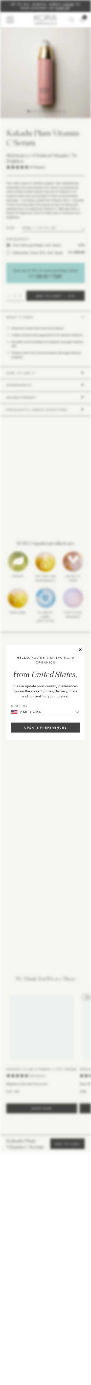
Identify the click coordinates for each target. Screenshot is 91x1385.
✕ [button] (80, 650)
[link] (23, 1234)
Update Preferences (45, 727)
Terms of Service (46, 1327)
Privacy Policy (26, 1327)
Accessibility (65, 1327)
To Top (44, 1339)
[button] (45, 1251)
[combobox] (12, 1179)
